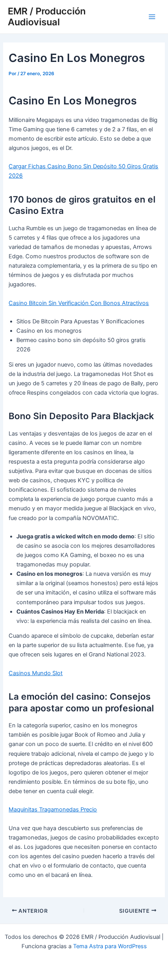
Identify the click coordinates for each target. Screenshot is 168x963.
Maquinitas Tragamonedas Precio (53, 809)
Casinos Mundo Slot (36, 673)
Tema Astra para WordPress (110, 946)
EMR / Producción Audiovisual (47, 16)
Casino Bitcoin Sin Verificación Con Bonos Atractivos (79, 303)
